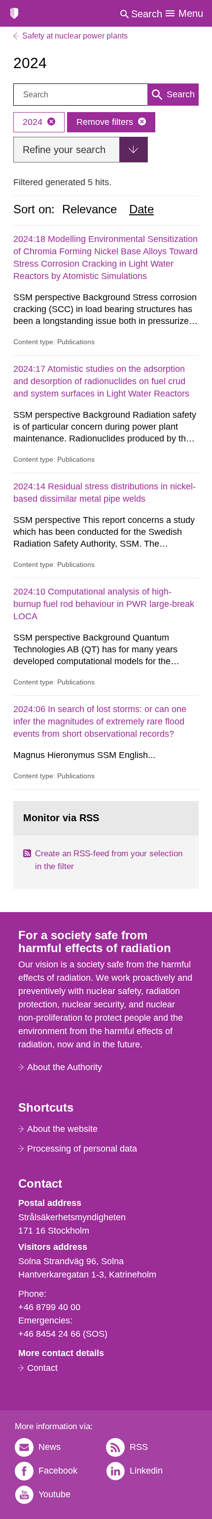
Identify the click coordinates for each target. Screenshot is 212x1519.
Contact (42, 1368)
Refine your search (64, 149)
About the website (62, 1129)
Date (141, 209)
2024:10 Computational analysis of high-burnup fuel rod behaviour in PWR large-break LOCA (103, 604)
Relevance (89, 209)
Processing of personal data (82, 1149)
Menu (190, 13)
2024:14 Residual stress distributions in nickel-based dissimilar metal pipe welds (104, 492)
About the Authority (64, 1067)
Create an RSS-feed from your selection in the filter (108, 860)
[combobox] (106, 94)
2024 (32, 122)
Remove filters (104, 122)
